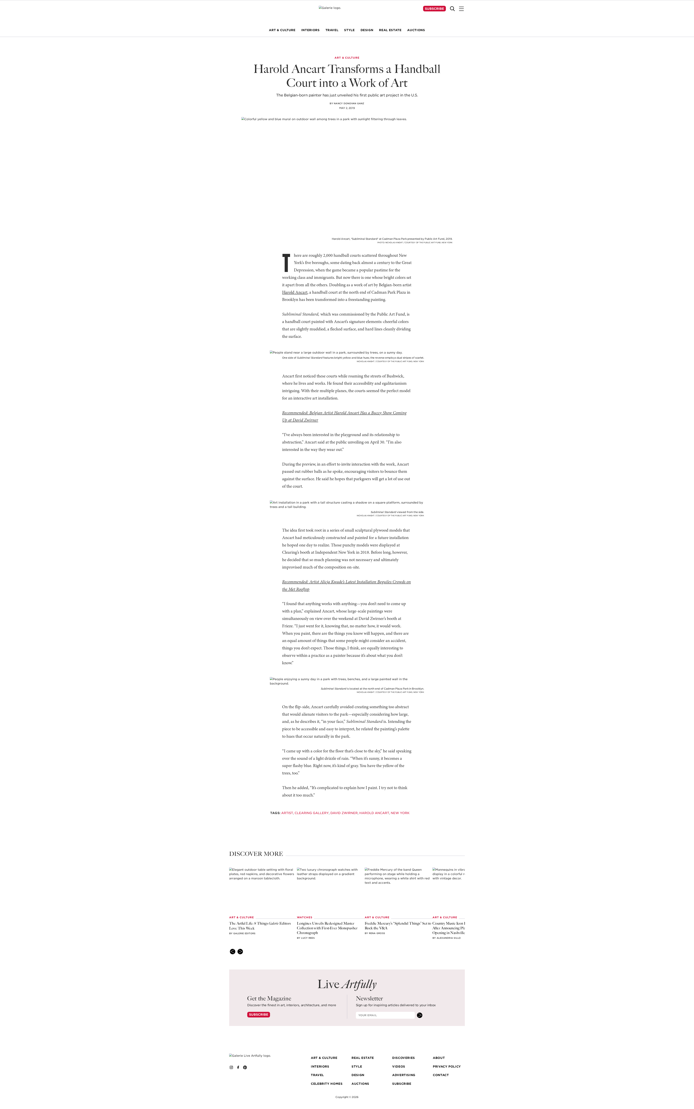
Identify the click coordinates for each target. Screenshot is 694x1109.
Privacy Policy (447, 1066)
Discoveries (403, 1058)
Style (357, 1066)
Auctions (360, 1083)
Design (358, 1075)
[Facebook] (238, 1067)
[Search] (452, 9)
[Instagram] (231, 1067)
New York (400, 813)
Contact (441, 1075)
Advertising (403, 1075)
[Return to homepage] (255, 1055)
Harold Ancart (294, 292)
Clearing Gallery (312, 813)
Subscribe (434, 8)
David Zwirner (344, 813)
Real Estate (363, 1058)
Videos (398, 1066)
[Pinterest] (245, 1067)
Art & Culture (324, 1058)
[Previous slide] (232, 951)
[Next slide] (240, 951)
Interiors (320, 1066)
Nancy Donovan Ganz (349, 103)
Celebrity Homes (327, 1083)
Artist (287, 813)
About (439, 1058)
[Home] (347, 13)
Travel (317, 1075)
